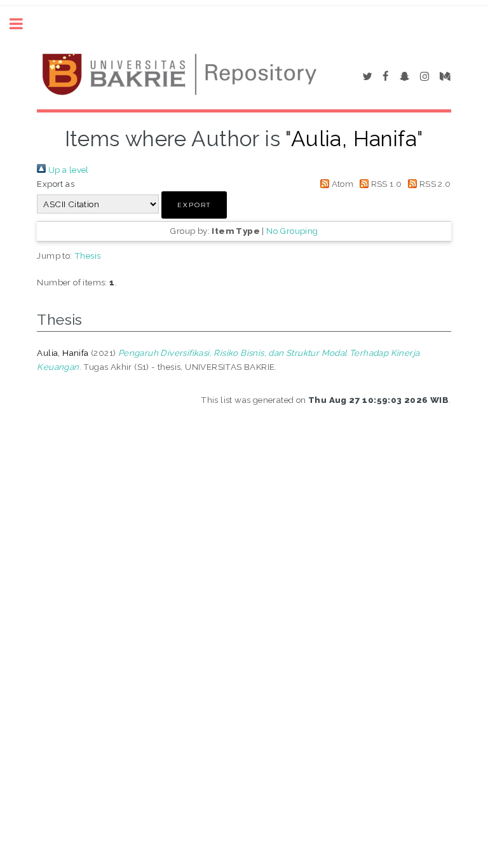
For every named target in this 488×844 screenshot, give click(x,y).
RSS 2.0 (434, 184)
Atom (341, 184)
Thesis (87, 255)
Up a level (67, 170)
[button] (194, 205)
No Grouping (292, 231)
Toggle (23, 24)
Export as (55, 184)
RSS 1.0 (385, 184)
